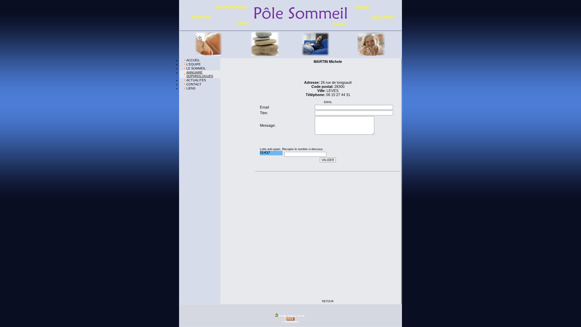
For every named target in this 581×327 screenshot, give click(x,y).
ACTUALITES (196, 80)
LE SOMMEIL (196, 68)
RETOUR (328, 301)
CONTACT (194, 84)
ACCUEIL (193, 60)
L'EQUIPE (193, 64)
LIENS (190, 88)
